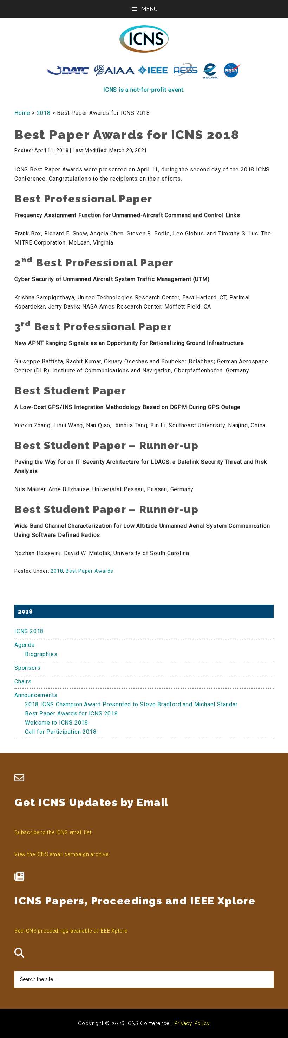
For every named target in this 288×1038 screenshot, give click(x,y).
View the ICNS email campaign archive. (62, 854)
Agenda (24, 645)
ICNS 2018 (29, 631)
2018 (57, 571)
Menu (149, 9)
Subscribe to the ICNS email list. (53, 832)
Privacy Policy (192, 1023)
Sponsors (27, 667)
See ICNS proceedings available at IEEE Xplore (70, 931)
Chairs (23, 681)
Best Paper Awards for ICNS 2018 (71, 713)
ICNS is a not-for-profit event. (144, 89)
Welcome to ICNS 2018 (56, 722)
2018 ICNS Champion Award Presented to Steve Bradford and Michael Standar (131, 704)
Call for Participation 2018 (61, 731)
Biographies (41, 654)
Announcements (35, 695)
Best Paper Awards (89, 571)
